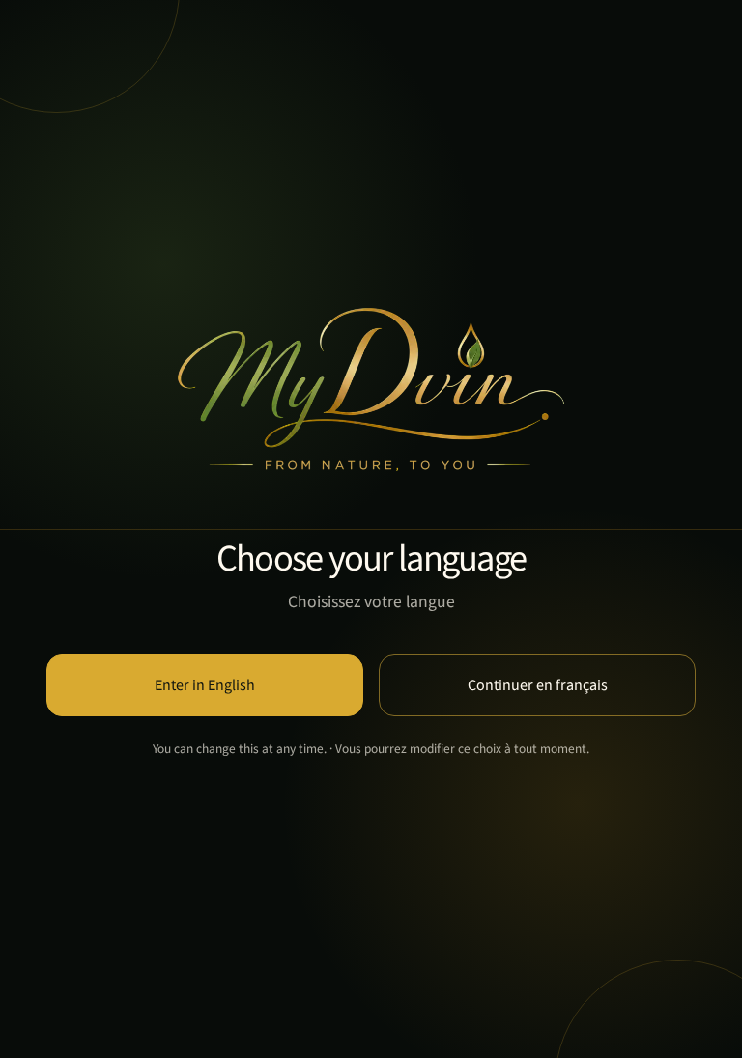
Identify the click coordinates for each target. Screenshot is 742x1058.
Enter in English (205, 685)
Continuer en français (538, 685)
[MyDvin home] (371, 389)
